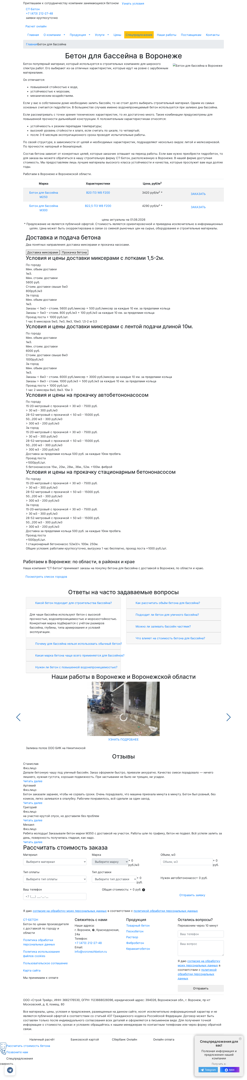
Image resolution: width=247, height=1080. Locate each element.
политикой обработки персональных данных (166, 911)
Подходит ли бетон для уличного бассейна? (167, 614)
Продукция (78, 35)
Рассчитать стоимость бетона (28, 1046)
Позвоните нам (17, 1052)
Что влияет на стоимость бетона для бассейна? (170, 638)
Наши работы (166, 35)
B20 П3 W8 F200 (98, 192)
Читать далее (32, 781)
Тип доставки (101, 872)
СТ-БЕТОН (30, 919)
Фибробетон (135, 943)
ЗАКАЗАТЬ (198, 194)
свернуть (6, 1064)
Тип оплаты (31, 872)
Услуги (100, 35)
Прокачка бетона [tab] (74, 252)
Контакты (213, 35)
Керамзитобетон (138, 948)
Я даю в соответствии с (110, 911)
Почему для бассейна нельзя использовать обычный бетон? (78, 643)
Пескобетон (134, 931)
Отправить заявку (192, 895)
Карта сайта (32, 970)
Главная (33, 35)
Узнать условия (133, 3)
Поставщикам (191, 35)
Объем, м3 (168, 854)
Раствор (132, 937)
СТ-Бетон (33, 9)
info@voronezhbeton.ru (91, 951)
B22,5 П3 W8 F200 (98, 206)
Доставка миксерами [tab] (42, 252)
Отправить (200, 988)
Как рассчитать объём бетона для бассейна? (167, 603)
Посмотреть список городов (46, 576)
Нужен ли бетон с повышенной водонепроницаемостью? (75, 667)
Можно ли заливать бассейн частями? (163, 626)
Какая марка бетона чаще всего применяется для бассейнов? (79, 655)
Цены (117, 35)
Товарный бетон (138, 925)
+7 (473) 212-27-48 (39, 13)
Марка (96, 854)
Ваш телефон (32, 889)
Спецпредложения (139, 35)
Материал (30, 854)
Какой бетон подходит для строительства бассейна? (73, 603)
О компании (52, 35)
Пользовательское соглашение (45, 963)
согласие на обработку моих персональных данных (70, 911)
